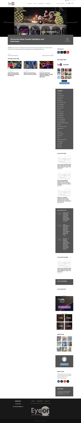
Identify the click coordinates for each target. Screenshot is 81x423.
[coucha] (64, 349)
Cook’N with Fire (60, 97)
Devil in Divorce (60, 100)
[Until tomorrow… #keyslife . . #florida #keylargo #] (62, 73)
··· (52, 3)
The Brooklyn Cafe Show (61, 139)
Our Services (41, 3)
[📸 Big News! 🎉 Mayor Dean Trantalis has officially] (58, 77)
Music (58, 130)
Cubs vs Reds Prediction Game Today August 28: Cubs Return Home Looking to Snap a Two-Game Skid (64, 166)
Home (32, 401)
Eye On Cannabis (60, 106)
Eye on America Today (61, 102)
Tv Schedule (59, 146)
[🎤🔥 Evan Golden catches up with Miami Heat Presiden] (62, 77)
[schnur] (69, 338)
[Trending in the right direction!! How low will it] (69, 70)
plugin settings (65, 393)
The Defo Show (60, 141)
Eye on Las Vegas (60, 111)
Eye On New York (60, 115)
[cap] (69, 344)
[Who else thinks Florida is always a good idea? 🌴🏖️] (69, 73)
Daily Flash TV (59, 98)
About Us (30, 3)
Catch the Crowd (60, 95)
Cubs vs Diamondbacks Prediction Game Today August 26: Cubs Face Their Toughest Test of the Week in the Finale (64, 183)
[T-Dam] (59, 349)
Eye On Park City (60, 117)
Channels (48, 3)
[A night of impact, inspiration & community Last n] (58, 70)
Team (35, 3)
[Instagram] (64, 52)
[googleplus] (64, 381)
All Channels (59, 93)
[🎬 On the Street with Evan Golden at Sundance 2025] (69, 77)
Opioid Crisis (59, 132)
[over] (59, 338)
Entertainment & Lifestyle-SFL (15, 37)
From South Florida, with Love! (62, 122)
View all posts (64, 364)
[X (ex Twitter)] (61, 52)
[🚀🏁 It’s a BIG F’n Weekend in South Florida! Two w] (58, 73)
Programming (59, 135)
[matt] (64, 344)
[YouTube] (68, 52)
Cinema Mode (67, 41)
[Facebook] (58, 52)
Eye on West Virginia (61, 120)
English (67, 0)
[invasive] (69, 349)
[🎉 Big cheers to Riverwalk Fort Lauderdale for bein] (66, 73)
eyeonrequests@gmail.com (18, 406)
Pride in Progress (60, 133)
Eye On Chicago (60, 108)
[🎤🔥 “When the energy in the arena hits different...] (66, 77)
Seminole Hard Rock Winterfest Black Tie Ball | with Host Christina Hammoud (46, 74)
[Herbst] (64, 338)
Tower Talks (59, 144)
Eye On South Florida (61, 119)
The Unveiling (59, 143)
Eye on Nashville (60, 113)
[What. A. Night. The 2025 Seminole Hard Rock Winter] (62, 70)
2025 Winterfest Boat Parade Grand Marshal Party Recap (13, 74)
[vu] (59, 344)
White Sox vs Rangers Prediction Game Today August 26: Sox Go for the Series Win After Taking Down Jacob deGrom (64, 200)
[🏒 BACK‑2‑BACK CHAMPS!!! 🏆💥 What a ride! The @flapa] (66, 70)
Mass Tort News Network (62, 126)
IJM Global (59, 124)
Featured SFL (10, 71)
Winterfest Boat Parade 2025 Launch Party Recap (30, 73)
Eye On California (60, 104)
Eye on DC (59, 109)
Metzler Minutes (60, 128)
